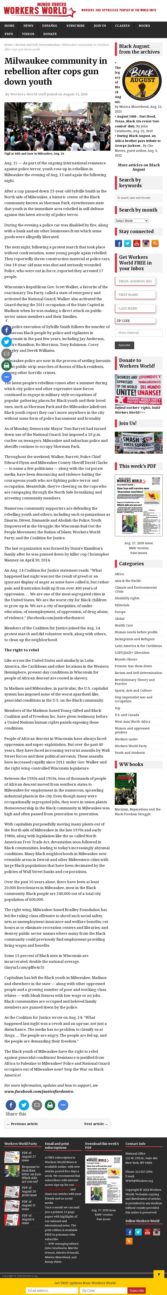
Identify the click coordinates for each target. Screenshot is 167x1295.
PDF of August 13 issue (28, 1205)
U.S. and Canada (127, 715)
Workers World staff (28, 94)
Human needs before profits (136, 632)
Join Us (100, 26)
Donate (50, 34)
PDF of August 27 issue (29, 1156)
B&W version (139, 548)
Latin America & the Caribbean (138, 646)
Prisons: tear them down (133, 666)
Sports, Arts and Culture (133, 690)
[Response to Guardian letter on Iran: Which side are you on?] (12, 1174)
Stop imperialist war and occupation (133, 699)
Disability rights (127, 598)
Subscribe (76, 26)
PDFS (9, 34)
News (28, 26)
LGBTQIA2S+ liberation (132, 652)
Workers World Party (131, 746)
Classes (122, 26)
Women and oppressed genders (132, 730)
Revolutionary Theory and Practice (135, 682)
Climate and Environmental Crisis (136, 589)
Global (120, 618)
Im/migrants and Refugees (135, 639)
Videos (28, 34)
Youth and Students (130, 753)
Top (117, 708)
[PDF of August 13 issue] (12, 1209)
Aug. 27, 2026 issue (138, 543)
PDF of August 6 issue (28, 1219)
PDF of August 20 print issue (29, 1191)
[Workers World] (83, 11)
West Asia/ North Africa (132, 721)
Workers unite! (126, 739)
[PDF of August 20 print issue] (12, 1195)
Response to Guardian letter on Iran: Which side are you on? (31, 1174)
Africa (119, 574)
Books (144, 26)
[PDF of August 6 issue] (12, 1223)
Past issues (138, 553)
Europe (120, 612)
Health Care (124, 625)
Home (9, 26)
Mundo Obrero (126, 659)
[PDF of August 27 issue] (12, 1160)
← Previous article (22, 1124)
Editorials (122, 605)
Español (50, 26)
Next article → (96, 1124)
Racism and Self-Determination (138, 673)
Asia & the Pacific (128, 581)
